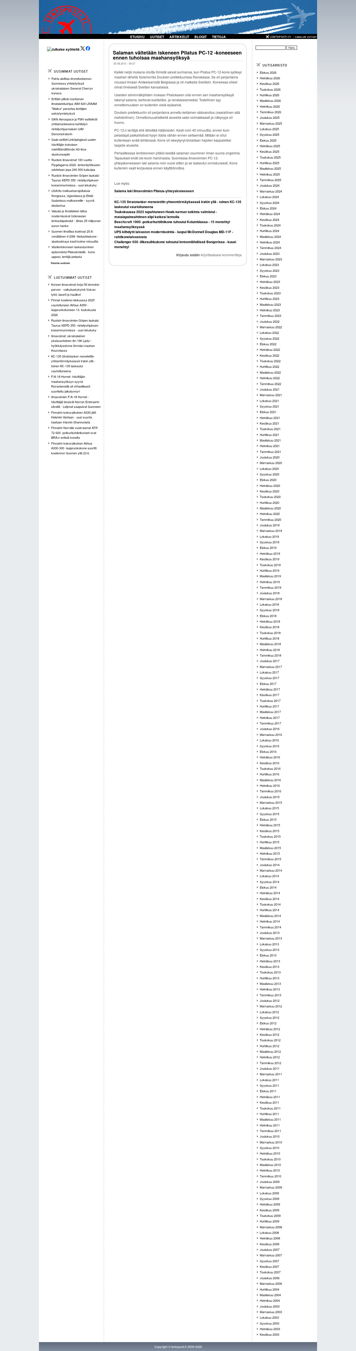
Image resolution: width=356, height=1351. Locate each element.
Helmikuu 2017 (270, 717)
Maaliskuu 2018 (270, 644)
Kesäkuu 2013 (269, 966)
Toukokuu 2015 (270, 836)
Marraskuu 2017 (271, 666)
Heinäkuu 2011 (270, 1096)
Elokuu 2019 (268, 547)
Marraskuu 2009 (271, 1187)
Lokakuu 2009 (269, 1193)
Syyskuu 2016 (269, 746)
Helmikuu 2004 (270, 1300)
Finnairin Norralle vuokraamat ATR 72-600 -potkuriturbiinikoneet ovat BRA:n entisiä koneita (74, 432)
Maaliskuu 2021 (270, 440)
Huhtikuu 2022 (269, 366)
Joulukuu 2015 (270, 797)
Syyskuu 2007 (269, 1261)
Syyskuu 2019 (269, 542)
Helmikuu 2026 (270, 106)
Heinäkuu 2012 (270, 1029)
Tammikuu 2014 (270, 927)
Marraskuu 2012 (271, 1006)
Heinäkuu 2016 (270, 757)
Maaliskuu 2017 (270, 711)
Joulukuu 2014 (270, 864)
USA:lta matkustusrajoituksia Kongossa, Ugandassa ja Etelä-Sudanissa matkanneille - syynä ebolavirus (72, 198)
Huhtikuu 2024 (269, 230)
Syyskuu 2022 (269, 338)
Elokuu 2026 (268, 72)
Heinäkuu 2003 (270, 1329)
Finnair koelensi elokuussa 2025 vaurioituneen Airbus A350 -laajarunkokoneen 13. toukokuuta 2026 (73, 307)
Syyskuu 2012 (269, 1017)
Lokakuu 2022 (269, 332)
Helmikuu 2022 (270, 378)
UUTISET (157, 36)
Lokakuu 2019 (269, 536)
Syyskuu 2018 (269, 610)
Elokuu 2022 (268, 344)
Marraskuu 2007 (271, 1255)
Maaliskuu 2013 (270, 983)
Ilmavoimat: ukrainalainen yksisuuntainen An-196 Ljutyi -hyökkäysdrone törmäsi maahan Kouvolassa (73, 343)
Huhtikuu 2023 (269, 298)
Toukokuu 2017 (270, 700)
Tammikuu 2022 (270, 383)
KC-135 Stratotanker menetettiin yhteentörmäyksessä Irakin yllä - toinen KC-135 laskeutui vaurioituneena (73, 363)
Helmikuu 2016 (270, 785)
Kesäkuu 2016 (269, 763)
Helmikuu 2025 (270, 174)
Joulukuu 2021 (270, 389)
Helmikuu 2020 (270, 513)
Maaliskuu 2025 (270, 168)
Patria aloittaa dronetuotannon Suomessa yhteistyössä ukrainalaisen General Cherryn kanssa (72, 85)
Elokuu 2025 (268, 140)
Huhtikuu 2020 (269, 502)
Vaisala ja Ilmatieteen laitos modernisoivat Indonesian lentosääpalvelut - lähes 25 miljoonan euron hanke (76, 218)
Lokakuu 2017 (269, 672)
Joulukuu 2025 (270, 117)
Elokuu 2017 (268, 683)
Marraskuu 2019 (271, 530)
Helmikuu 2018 (270, 649)
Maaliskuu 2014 (270, 915)
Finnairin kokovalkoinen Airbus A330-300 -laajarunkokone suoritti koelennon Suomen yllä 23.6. (74, 448)
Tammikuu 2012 (270, 1063)
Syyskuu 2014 (269, 881)
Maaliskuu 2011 (270, 1119)
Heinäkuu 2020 (270, 485)
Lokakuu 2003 (269, 1317)
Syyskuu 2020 (269, 474)
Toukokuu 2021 (270, 428)
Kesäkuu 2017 (269, 694)
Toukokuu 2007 (270, 1272)
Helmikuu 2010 (270, 1170)
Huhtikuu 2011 (269, 1113)
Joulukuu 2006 (270, 1278)
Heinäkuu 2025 (270, 146)
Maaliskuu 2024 (270, 236)
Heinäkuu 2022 (270, 349)
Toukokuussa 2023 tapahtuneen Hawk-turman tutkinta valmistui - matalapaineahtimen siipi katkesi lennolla (165, 214)
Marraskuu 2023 (271, 259)
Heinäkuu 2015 (270, 825)
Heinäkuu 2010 (270, 1153)
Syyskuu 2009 (269, 1198)
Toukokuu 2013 (270, 972)
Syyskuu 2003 (269, 1323)
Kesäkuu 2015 (269, 831)
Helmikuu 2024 (270, 242)
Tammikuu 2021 (270, 451)
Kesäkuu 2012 (269, 1034)
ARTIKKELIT (179, 36)
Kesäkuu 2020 (269, 491)
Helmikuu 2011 (270, 1125)
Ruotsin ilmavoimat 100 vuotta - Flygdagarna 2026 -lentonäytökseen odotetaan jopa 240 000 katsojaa (75, 164)
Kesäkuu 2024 (269, 219)
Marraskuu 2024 (271, 191)
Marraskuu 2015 (271, 802)
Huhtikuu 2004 (269, 1289)
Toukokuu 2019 (270, 565)
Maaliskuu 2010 (270, 1164)
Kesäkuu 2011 (269, 1102)
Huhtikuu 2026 (269, 95)
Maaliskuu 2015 (270, 847)
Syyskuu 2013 (269, 949)
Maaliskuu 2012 (270, 1051)
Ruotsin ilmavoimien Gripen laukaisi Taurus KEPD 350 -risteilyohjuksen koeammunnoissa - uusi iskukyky (75, 180)
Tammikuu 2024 (270, 247)
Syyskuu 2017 (269, 678)
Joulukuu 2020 (270, 457)
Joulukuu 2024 (270, 185)
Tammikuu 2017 (270, 723)
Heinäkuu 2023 (270, 281)
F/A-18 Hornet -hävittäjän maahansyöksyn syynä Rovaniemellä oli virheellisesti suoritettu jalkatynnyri (70, 383)
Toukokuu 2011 (270, 1108)
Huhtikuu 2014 (269, 910)
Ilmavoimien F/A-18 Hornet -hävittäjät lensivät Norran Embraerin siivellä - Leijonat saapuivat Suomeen (76, 402)
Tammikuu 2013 (270, 995)
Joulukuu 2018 (270, 593)
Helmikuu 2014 (270, 921)
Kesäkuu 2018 (269, 627)
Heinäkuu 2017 (270, 689)
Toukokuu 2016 (270, 768)
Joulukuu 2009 (270, 1181)
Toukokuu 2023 (270, 293)
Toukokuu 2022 (270, 361)
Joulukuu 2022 (270, 321)
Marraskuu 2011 (271, 1074)
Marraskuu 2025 (271, 123)
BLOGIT (200, 36)
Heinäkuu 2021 (270, 417)
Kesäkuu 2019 (269, 559)
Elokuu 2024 (268, 208)
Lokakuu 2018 (269, 604)
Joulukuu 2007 (270, 1249)
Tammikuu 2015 (270, 859)
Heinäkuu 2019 (270, 553)
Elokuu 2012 (268, 1023)
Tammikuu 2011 (270, 1130)
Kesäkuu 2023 (269, 287)
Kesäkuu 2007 (269, 1266)
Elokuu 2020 (268, 479)
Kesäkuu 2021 (269, 423)
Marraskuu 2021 (271, 395)
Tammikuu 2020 (270, 519)
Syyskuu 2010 (269, 1147)
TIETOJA (219, 36)
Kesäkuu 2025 (269, 151)
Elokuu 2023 (268, 276)
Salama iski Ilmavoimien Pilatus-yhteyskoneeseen (154, 190)
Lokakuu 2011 (269, 1080)
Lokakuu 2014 (269, 876)
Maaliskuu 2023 (270, 304)
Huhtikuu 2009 (269, 1221)
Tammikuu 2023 (270, 315)
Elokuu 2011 (268, 1091)
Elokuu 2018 (268, 615)
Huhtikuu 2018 (269, 638)
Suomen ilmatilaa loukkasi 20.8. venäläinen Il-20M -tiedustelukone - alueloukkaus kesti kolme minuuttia (74, 236)
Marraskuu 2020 (271, 462)
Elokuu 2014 (268, 887)
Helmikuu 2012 (270, 1057)
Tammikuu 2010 (270, 1176)
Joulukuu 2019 (270, 525)
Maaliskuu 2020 (270, 508)
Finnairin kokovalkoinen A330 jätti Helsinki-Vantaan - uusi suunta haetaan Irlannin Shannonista (73, 417)
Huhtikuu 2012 (269, 1046)
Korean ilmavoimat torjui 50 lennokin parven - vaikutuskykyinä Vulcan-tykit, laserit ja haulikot (75, 289)
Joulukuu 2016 (270, 728)
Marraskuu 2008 (271, 1227)
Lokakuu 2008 (269, 1232)
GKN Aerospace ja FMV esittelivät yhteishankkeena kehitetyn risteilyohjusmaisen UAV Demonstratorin (74, 126)
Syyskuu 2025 (269, 134)
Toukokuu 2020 (270, 496)
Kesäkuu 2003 (269, 1334)
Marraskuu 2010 (271, 1142)
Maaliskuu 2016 (270, 780)
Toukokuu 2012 (270, 1040)
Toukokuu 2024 (270, 225)
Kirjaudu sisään (188, 254)
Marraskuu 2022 (271, 327)
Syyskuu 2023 (269, 270)
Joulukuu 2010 (270, 1136)
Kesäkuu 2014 (269, 898)
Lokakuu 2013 (269, 944)
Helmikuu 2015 (270, 853)
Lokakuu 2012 (269, 1012)
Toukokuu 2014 (270, 904)
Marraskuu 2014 (271, 870)
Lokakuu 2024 (269, 196)
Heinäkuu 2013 (270, 961)
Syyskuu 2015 (269, 814)
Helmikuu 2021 (270, 445)
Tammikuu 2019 (270, 587)
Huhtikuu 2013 (269, 978)
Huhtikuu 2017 (269, 706)
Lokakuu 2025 (269, 129)
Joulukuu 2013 (270, 932)
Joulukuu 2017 (270, 661)
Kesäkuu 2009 (269, 1210)
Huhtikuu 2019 (269, 570)
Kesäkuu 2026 (269, 83)
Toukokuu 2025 (270, 157)
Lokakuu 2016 (269, 740)
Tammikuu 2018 (270, 655)
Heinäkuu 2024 (270, 213)
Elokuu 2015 (268, 819)
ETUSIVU (137, 36)
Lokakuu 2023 (269, 264)
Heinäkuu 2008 (270, 1238)
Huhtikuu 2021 (269, 434)
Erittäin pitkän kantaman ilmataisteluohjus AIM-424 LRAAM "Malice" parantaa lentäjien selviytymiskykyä (74, 106)
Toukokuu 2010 (270, 1159)
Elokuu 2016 (268, 751)
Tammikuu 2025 (270, 179)
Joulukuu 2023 (270, 253)
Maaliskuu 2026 (270, 100)
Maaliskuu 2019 (270, 576)
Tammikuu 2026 (270, 112)
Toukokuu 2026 (270, 89)
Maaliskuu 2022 (270, 372)
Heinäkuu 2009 (270, 1204)
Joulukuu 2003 (270, 1306)
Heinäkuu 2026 (270, 78)
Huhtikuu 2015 (269, 842)
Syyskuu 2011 (269, 1085)
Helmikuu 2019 (270, 582)
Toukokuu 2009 (270, 1215)
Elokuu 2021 (268, 412)
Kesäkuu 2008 (269, 1244)
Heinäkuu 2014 (270, 893)
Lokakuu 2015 (269, 808)
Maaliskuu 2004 (270, 1295)
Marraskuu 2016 (271, 734)
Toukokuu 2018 (270, 632)
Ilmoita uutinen (60, 263)
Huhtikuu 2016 (269, 774)
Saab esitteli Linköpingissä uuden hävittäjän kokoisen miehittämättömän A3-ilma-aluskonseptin (73, 146)
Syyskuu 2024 (269, 202)
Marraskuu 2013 (271, 938)
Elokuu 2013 (268, 955)
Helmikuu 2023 (270, 310)
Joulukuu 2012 (270, 1000)
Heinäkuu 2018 (270, 621)
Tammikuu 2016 (270, 791)
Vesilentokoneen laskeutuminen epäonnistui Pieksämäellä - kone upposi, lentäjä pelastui (73, 252)
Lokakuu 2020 (269, 468)
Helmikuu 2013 (270, 989)
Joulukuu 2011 (270, 1068)
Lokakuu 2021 (269, 400)
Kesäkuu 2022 (269, 355)
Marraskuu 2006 (271, 1283)
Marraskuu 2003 (271, 1312)
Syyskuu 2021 (269, 406)
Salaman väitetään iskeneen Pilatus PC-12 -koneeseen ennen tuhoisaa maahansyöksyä (177, 55)
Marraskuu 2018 (271, 598)
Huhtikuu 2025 (269, 163)
